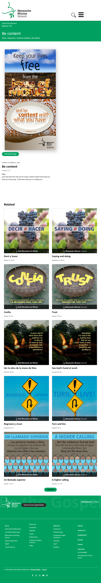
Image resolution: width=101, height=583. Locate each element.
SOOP (7, 544)
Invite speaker (82, 552)
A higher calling (60, 480)
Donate (80, 540)
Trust (54, 312)
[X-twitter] (40, 576)
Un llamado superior (15, 480)
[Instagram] (37, 576)
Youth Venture (10, 547)
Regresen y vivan (13, 424)
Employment (82, 535)
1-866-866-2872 (86, 502)
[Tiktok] (48, 576)
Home (4, 38)
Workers (56, 547)
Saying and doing (61, 256)
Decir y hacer (11, 256)
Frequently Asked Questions (59, 536)
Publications (33, 537)
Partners (56, 541)
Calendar (32, 531)
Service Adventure (11, 541)
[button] (50, 490)
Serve (7, 526)
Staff (55, 544)
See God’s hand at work (64, 368)
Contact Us (57, 529)
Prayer (31, 534)
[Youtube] (44, 576)
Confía (7, 312)
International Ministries (13, 529)
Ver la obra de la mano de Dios (20, 368)
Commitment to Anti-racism (85, 557)
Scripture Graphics (23, 38)
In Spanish (32, 527)
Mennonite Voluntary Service (12, 536)
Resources (11, 38)
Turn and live (59, 424)
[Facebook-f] (33, 576)
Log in (44, 569)
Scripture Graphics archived (35, 541)
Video (31, 546)
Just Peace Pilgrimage (12, 532)
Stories (80, 544)
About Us (56, 526)
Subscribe (81, 549)
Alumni (80, 526)
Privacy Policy (36, 569)
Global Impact (58, 532)
